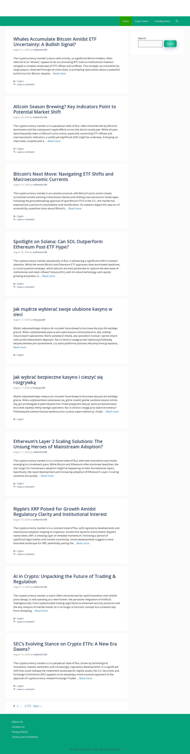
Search (142, 38)
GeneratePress (112, 749)
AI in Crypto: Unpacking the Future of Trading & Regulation (64, 579)
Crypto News (141, 21)
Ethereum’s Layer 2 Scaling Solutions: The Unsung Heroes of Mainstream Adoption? (58, 444)
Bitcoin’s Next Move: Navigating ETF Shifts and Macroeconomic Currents (63, 176)
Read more (59, 73)
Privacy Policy (20, 732)
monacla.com (24, 8)
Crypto (20, 81)
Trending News (162, 21)
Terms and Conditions (25, 737)
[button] (177, 21)
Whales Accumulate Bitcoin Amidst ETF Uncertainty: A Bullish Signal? (54, 41)
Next (37, 706)
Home (125, 21)
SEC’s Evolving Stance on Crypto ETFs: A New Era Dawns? (65, 646)
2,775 (27, 706)
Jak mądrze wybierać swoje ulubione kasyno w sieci (62, 311)
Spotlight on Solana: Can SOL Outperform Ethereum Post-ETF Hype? (58, 244)
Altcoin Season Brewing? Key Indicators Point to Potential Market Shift (64, 109)
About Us (17, 721)
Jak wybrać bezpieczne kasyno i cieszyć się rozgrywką (58, 379)
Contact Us (18, 726)
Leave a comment (25, 84)
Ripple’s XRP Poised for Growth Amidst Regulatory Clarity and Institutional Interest (60, 511)
